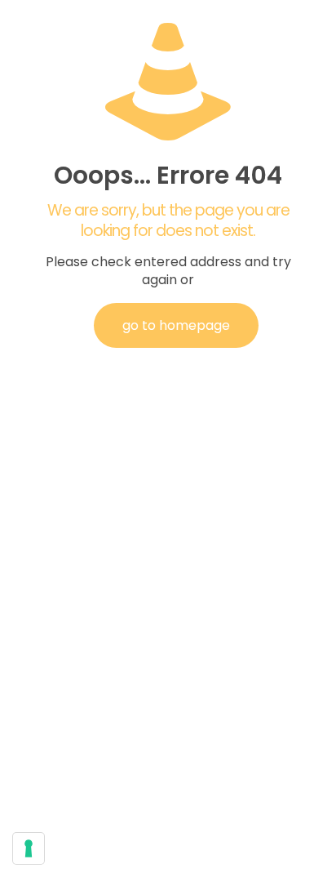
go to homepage (176, 325)
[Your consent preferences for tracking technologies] (28, 848)
